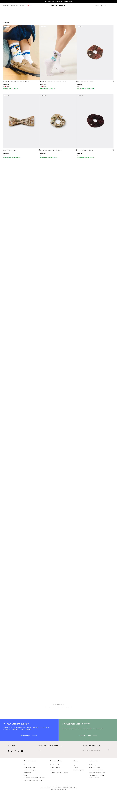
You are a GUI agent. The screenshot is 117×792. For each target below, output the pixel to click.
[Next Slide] (104, 1)
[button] (95, 5)
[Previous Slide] (13, 1)
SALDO (29, 5)
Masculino (14, 5)
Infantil (22, 5)
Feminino (6, 5)
